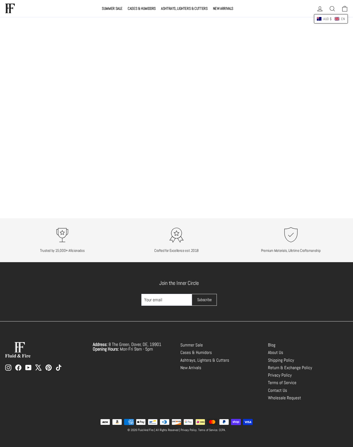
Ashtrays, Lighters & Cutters (184, 8)
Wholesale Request (284, 398)
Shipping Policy (281, 360)
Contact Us (277, 390)
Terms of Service (282, 382)
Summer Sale (112, 8)
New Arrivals (223, 8)
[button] (331, 18)
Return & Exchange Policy (290, 367)
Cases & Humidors (142, 8)
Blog (271, 345)
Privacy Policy (280, 375)
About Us (275, 352)
